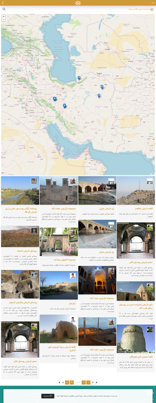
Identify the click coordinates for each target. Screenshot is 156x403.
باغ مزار (72, 303)
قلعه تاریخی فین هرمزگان (141, 357)
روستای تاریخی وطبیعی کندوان (23, 302)
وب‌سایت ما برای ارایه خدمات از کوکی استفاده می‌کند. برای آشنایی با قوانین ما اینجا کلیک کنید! (87, 396)
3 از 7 (77, 382)
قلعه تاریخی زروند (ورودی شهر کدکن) (61, 348)
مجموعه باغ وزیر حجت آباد (102, 298)
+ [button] (3, 16)
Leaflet (152, 174)
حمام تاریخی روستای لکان (141, 262)
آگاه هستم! (48, 396)
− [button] (3, 19)
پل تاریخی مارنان (106, 252)
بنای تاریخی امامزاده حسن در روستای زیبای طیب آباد (136, 306)
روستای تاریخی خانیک (27, 251)
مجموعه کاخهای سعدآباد (64, 260)
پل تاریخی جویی (106, 208)
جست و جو (4, 9)
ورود (3, 3)
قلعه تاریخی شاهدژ (144, 208)
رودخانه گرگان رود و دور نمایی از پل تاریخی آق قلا (21, 210)
